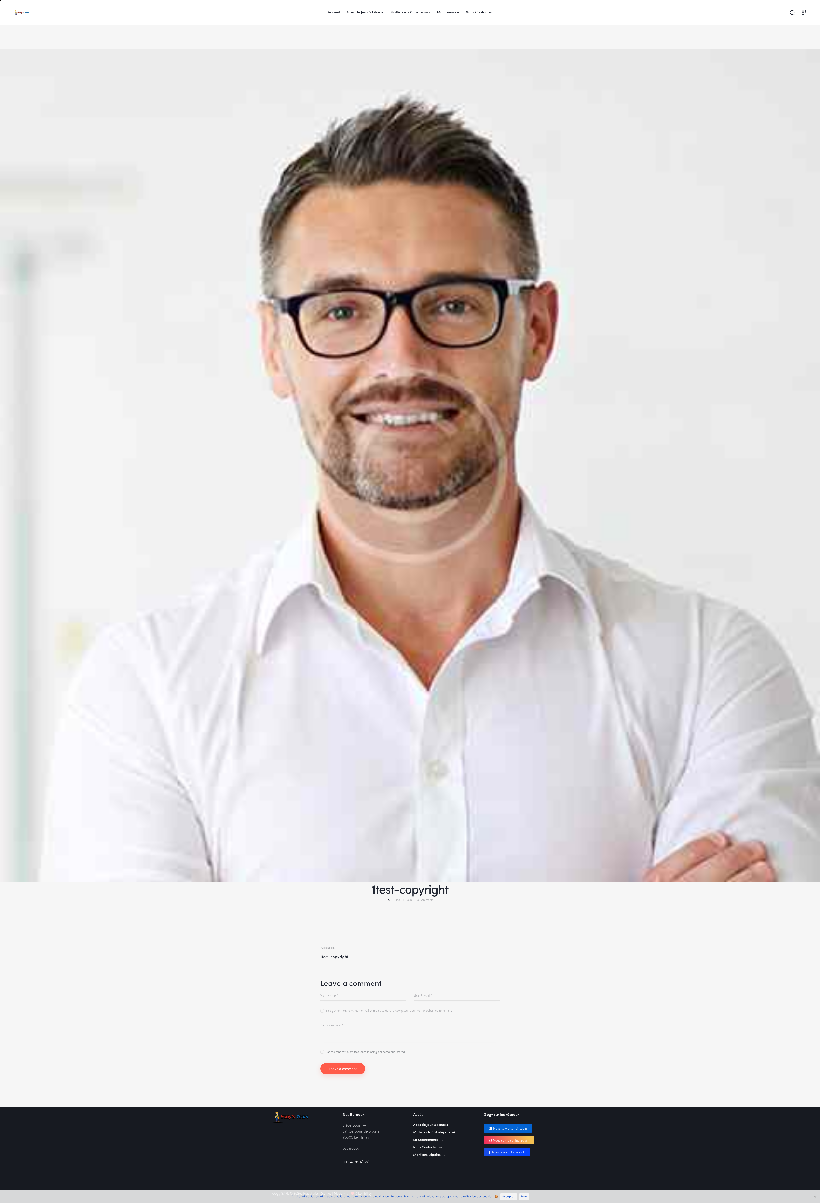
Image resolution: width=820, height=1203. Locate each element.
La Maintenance (426, 1139)
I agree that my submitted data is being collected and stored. (366, 1052)
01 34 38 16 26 (356, 1162)
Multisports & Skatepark (431, 1132)
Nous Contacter (425, 1147)
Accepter (508, 1196)
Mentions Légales (427, 1154)
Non (524, 1196)
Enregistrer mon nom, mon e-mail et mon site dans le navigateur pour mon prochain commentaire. (389, 1011)
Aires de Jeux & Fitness (430, 1124)
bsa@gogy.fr (352, 1148)
